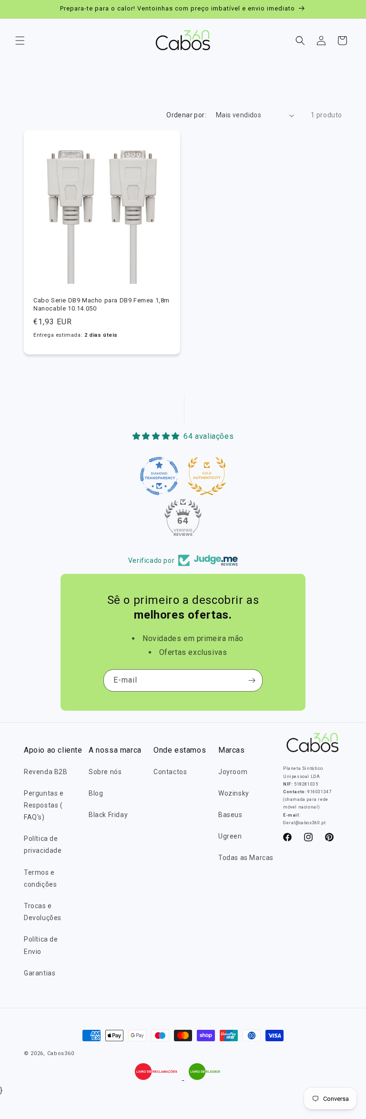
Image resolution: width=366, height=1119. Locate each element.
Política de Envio (41, 945)
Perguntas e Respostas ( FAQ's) (44, 805)
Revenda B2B (46, 772)
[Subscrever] (251, 680)
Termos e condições (40, 878)
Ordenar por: (186, 115)
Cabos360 (60, 1053)
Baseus (230, 815)
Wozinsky (233, 793)
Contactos (170, 772)
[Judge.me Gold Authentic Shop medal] (207, 476)
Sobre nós (105, 772)
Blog (96, 793)
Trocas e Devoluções (42, 912)
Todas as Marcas (246, 857)
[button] (20, 40)
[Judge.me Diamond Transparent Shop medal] (159, 476)
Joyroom (232, 772)
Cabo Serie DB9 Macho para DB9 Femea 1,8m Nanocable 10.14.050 (101, 304)
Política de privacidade (43, 844)
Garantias (39, 973)
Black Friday (108, 815)
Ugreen (230, 836)
